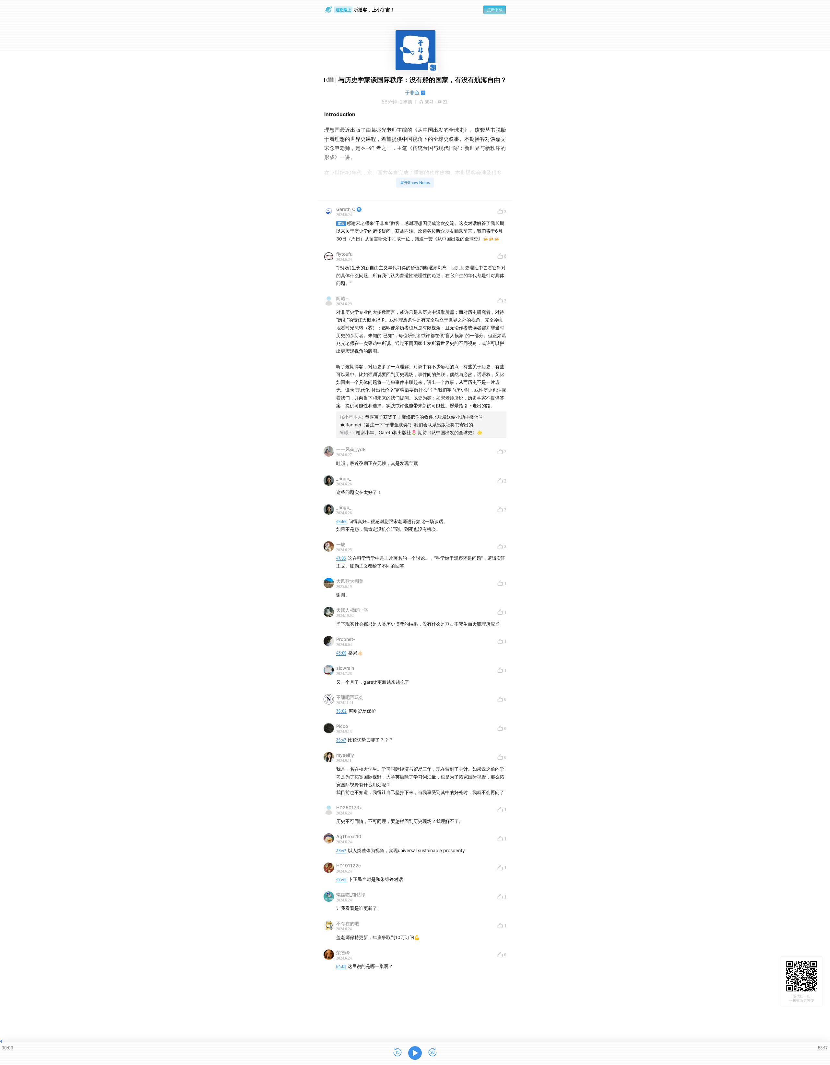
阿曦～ (343, 298)
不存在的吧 (347, 923)
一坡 (340, 544)
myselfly (345, 755)
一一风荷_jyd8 (351, 449)
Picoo (342, 726)
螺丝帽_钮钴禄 (350, 894)
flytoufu (344, 254)
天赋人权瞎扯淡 (352, 610)
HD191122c (348, 865)
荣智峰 (343, 952)
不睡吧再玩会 (349, 697)
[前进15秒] (432, 1053)
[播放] (415, 1053)
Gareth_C (345, 209)
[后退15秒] (397, 1053)
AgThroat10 (348, 836)
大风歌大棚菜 (349, 581)
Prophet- (345, 639)
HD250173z (349, 807)
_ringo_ (343, 478)
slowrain (345, 668)
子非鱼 (412, 93)
